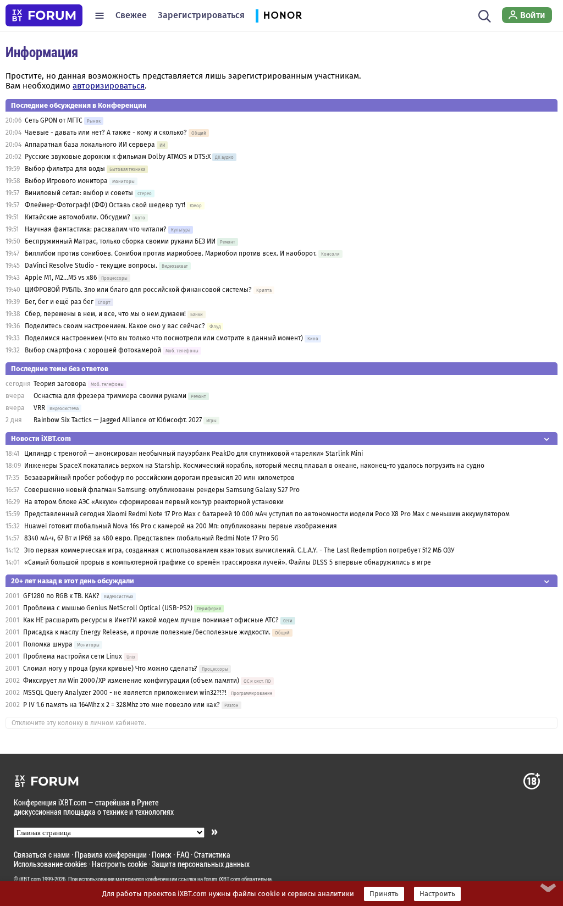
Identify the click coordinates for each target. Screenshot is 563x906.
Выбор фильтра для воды (65, 169)
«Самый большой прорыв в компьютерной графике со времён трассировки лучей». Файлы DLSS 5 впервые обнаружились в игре (227, 562)
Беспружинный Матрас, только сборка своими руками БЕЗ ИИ (120, 241)
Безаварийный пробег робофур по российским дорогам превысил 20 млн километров (159, 478)
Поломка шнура (48, 644)
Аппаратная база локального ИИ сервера (90, 144)
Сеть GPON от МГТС (53, 120)
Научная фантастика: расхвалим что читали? (96, 229)
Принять (384, 894)
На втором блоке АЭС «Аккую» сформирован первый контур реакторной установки (154, 502)
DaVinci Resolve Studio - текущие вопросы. (92, 265)
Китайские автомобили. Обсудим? (77, 217)
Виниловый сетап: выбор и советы (79, 193)
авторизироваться (109, 86)
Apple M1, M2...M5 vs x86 (61, 277)
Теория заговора (60, 384)
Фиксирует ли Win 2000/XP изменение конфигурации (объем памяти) (131, 680)
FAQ (182, 854)
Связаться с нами (42, 854)
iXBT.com (30, 879)
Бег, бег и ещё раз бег (59, 302)
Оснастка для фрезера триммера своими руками (110, 396)
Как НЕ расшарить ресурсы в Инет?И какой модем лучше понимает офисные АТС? (151, 620)
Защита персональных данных (201, 864)
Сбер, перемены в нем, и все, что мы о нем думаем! (105, 314)
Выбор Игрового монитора (67, 181)
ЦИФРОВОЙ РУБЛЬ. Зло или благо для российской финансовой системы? (138, 290)
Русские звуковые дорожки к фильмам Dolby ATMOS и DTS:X (118, 157)
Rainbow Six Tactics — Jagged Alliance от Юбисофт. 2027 (118, 420)
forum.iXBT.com (222, 879)
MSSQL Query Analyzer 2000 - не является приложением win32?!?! (125, 693)
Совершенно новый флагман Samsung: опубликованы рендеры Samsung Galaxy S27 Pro (162, 490)
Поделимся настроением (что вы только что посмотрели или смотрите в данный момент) (164, 338)
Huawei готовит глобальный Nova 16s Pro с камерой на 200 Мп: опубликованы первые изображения (180, 526)
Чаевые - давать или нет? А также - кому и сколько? (106, 132)
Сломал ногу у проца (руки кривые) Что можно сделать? (110, 668)
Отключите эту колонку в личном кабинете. (79, 723)
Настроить (437, 894)
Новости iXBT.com (41, 438)
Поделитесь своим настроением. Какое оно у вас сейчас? (115, 326)
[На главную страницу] (43, 15)
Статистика (212, 854)
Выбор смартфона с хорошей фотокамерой (93, 350)
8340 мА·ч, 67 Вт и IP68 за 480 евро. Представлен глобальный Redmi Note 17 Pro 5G (151, 538)
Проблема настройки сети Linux (72, 656)
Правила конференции (111, 854)
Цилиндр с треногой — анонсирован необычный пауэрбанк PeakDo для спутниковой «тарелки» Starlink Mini (193, 453)
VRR (39, 408)
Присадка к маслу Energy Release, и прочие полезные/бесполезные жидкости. (147, 632)
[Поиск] (484, 15)
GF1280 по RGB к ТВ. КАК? (61, 596)
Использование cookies (50, 864)
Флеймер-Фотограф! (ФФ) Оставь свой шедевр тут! (105, 205)
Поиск (162, 854)
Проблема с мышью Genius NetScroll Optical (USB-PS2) (107, 608)
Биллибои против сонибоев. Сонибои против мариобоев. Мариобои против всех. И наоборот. (171, 253)
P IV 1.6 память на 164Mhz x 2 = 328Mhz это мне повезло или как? (121, 705)
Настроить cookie (119, 864)
